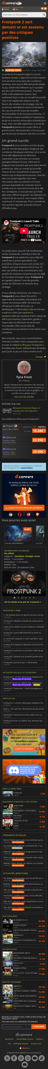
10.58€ (38, 431)
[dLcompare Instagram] (20, 1058)
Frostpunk (19, 74)
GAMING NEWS (13, 70)
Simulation (19, 556)
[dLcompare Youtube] (34, 1058)
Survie (37, 556)
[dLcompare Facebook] (13, 1058)
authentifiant (27, 468)
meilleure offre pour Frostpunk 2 (28, 344)
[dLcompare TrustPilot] (27, 1058)
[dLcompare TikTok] (41, 1058)
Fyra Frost (26, 70)
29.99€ (38, 440)
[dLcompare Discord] (24, 1065)
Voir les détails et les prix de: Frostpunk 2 (22, 602)
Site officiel (9, 553)
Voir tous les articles (24, 396)
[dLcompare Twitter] (6, 1058)
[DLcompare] (24, 1034)
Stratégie (29, 556)
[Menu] (45, 3)
